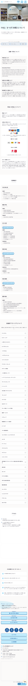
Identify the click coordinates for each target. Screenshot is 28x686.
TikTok (12, 630)
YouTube (21, 630)
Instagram (6, 630)
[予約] (22, 682)
